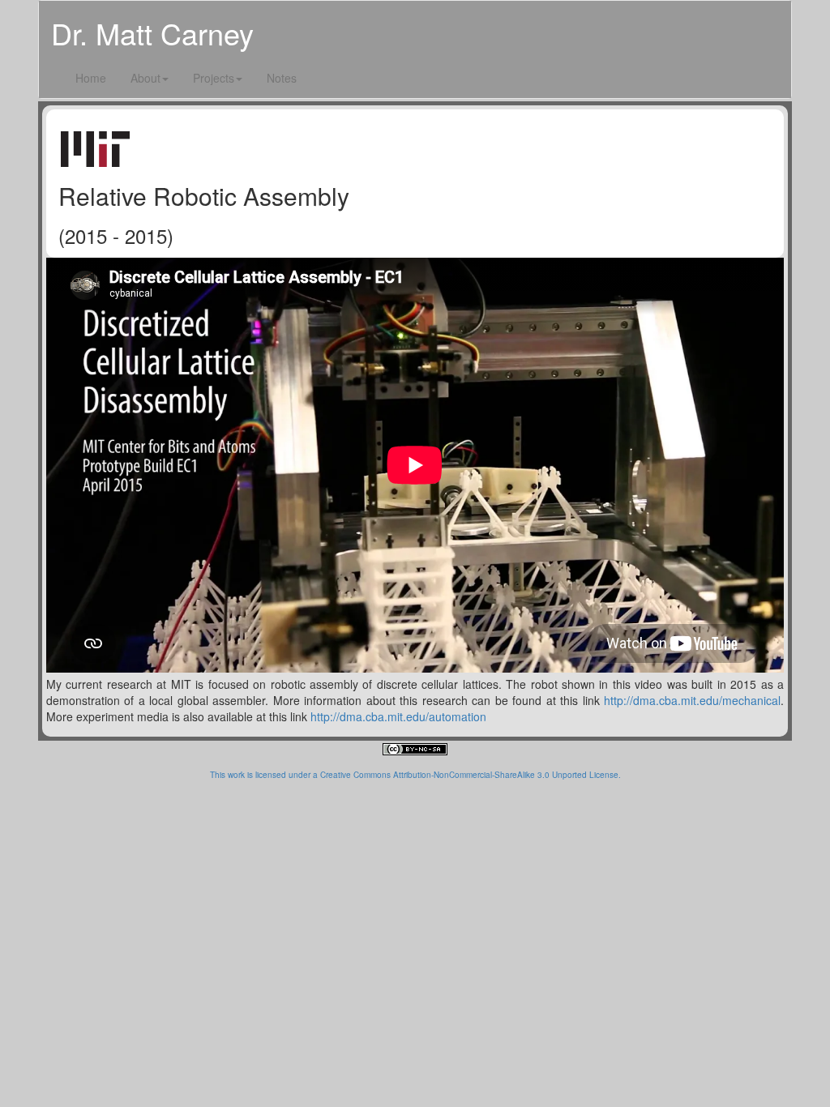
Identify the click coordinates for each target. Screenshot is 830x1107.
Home (90, 78)
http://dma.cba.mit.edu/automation (398, 716)
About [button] (145, 78)
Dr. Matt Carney (152, 32)
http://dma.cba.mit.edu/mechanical (692, 700)
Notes (282, 78)
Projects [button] (213, 78)
